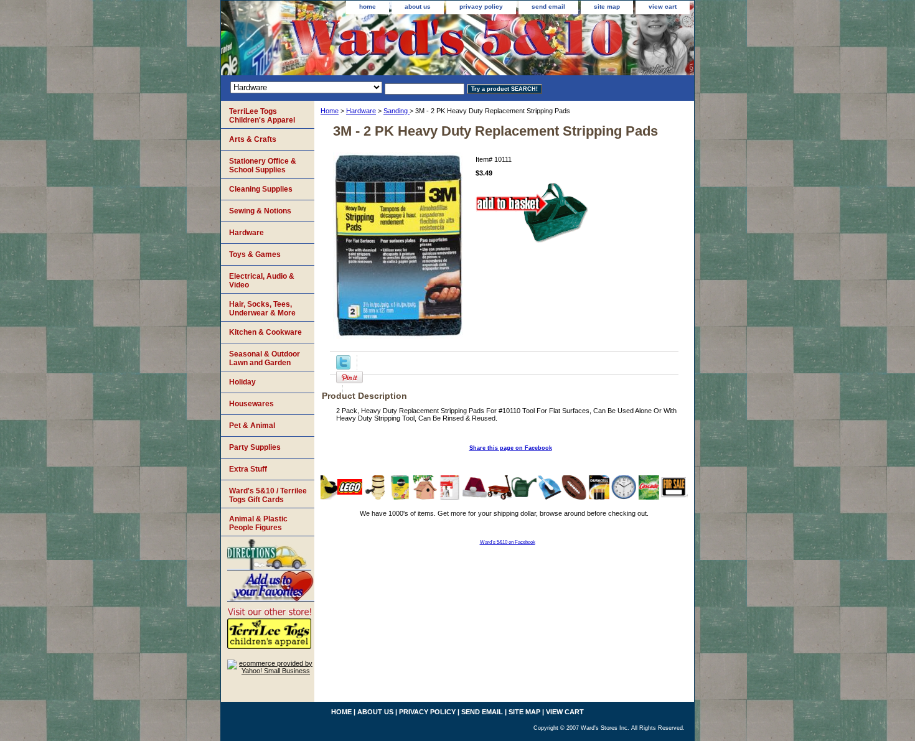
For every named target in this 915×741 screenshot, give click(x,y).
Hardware (361, 110)
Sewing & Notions (260, 211)
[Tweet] (343, 367)
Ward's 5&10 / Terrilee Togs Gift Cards (268, 495)
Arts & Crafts (252, 139)
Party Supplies (255, 447)
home (367, 6)
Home (330, 110)
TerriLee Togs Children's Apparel (262, 115)
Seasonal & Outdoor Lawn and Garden (264, 358)
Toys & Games (255, 254)
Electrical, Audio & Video (261, 280)
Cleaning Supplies (261, 189)
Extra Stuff (248, 469)
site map (607, 6)
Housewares (251, 403)
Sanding (396, 110)
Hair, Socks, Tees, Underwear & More (262, 308)
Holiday (242, 382)
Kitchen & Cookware (265, 332)
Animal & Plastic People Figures (258, 523)
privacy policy (481, 6)
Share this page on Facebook (510, 448)
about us (418, 6)
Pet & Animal (252, 425)
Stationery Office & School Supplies (262, 165)
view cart (663, 6)
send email (548, 6)
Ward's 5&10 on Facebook (507, 542)
